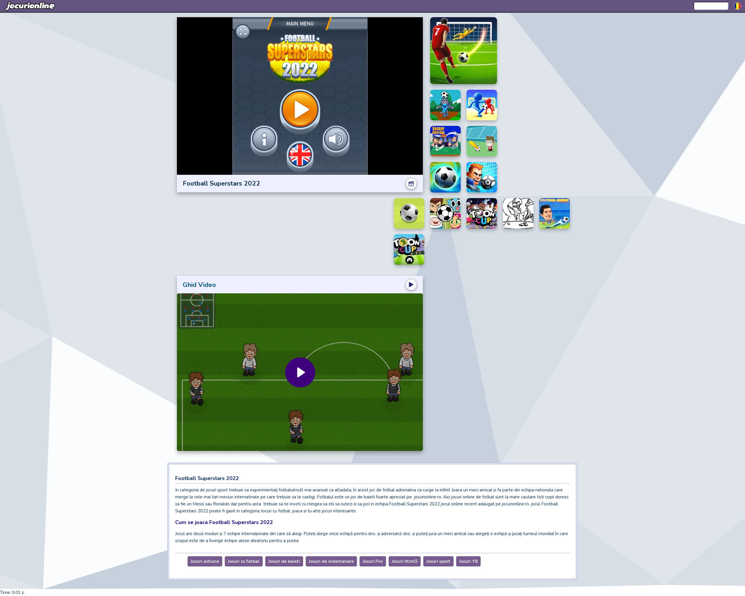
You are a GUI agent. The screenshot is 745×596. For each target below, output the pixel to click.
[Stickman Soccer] (481, 105)
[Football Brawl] (481, 177)
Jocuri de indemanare (331, 561)
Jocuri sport (438, 561)
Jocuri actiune (205, 561)
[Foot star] (481, 141)
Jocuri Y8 (468, 561)
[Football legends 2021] (554, 213)
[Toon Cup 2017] (481, 213)
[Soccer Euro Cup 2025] (445, 141)
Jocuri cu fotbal (244, 561)
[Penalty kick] (463, 50)
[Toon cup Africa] (409, 249)
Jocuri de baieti (284, 561)
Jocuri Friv (373, 561)
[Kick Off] (409, 213)
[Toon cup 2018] (445, 213)
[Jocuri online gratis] (30, 6)
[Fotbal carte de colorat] (518, 213)
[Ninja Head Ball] (445, 105)
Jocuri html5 (405, 561)
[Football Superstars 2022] (445, 177)
